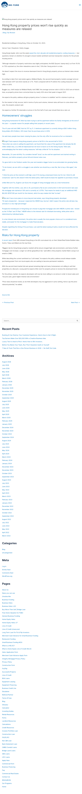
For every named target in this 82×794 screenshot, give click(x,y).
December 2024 (7, 427)
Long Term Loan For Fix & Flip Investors (15, 632)
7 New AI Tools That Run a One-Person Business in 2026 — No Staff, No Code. (29, 348)
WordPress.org (7, 576)
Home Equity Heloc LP (10, 622)
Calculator (5, 708)
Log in (4, 566)
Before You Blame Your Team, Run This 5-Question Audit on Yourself (25, 345)
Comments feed (7, 573)
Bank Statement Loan (9, 744)
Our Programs (7, 783)
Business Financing (8, 767)
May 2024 (5, 450)
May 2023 (5, 490)
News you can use (8, 593)
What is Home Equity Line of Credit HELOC (16, 649)
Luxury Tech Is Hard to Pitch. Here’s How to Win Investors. (22, 341)
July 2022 (5, 522)
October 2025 (7, 395)
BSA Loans (6, 678)
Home (4, 786)
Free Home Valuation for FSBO (12, 613)
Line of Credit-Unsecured (11, 629)
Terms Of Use (7, 698)
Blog (4, 32)
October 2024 (7, 434)
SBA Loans (6, 754)
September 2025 (8, 398)
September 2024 (8, 437)
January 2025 (7, 424)
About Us (5, 590)
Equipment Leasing (8, 682)
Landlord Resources (9, 721)
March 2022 (6, 536)
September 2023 (8, 477)
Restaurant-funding (8, 639)
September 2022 (8, 516)
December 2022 (7, 506)
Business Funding (8, 600)
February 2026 (7, 381)
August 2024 (6, 440)
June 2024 (6, 447)
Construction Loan (8, 734)
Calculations (6, 724)
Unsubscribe (6, 596)
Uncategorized (7, 553)
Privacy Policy (7, 662)
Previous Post (8, 302)
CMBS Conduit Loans (9, 747)
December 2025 (7, 388)
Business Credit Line (9, 688)
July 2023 (5, 483)
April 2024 (5, 454)
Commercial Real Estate (10, 773)
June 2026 (6, 368)
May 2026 (5, 372)
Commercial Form (8, 764)
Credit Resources (8, 727)
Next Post (75, 302)
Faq (3, 770)
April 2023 (5, 493)
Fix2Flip (4, 668)
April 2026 (5, 375)
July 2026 (5, 365)
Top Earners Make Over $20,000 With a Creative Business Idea (24, 338)
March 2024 (6, 457)
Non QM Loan (7, 741)
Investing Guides (8, 711)
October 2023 (7, 473)
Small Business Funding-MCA (12, 642)
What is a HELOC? (8, 645)
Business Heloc (7, 603)
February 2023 (7, 499)
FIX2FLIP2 (5, 737)
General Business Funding (11, 616)
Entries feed (6, 570)
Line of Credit (6, 626)
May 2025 (5, 411)
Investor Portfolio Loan (10, 731)
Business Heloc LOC (9, 606)
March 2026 (6, 378)
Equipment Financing (9, 685)
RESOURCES (6, 780)
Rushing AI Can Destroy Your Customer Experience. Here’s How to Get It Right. (29, 335)
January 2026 (7, 385)
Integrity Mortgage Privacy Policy (13, 659)
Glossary (5, 705)
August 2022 (6, 519)
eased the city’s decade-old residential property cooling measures (52, 53)
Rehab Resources (8, 714)
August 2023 (6, 480)
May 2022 (5, 529)
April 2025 (5, 414)
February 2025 (7, 421)
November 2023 (7, 470)
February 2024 (7, 460)
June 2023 (6, 486)
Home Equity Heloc (8, 619)
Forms (4, 718)
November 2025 (7, 391)
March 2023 (6, 496)
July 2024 (5, 444)
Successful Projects (9, 672)
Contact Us (6, 777)
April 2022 (5, 532)
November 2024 (7, 431)
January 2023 (7, 503)
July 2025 (5, 404)
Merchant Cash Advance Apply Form (14, 655)
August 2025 (6, 401)
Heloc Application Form (10, 652)
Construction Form (8, 665)
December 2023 (7, 467)
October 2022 (7, 513)
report (10, 240)
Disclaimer (5, 691)
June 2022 (5, 526)
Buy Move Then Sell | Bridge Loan (13, 609)
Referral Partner (7, 695)
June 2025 (5, 408)
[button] (41, 141)
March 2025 (6, 417)
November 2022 (7, 509)
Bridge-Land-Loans (8, 750)
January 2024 (7, 463)
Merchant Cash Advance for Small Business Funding (20, 636)
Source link (6, 295)
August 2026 (6, 362)
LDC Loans (6, 757)
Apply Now (6, 760)
